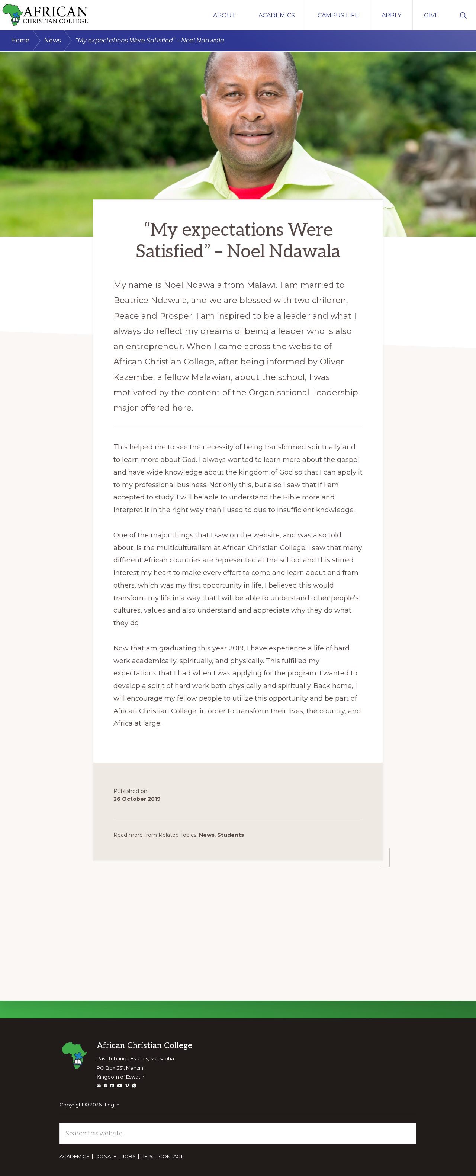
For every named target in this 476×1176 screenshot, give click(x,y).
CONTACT (171, 1156)
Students (230, 835)
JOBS (129, 1156)
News (207, 835)
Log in (112, 1105)
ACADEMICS (75, 1156)
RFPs (147, 1156)
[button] (463, 15)
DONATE (105, 1156)
